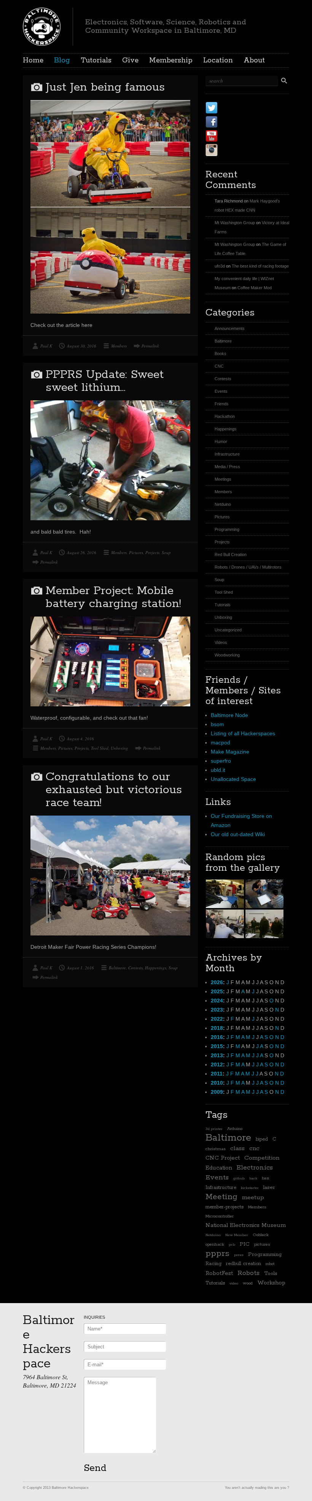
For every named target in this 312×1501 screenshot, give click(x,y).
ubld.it (218, 770)
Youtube (236, 135)
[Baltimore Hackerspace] (41, 25)
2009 (217, 1092)
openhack (214, 1244)
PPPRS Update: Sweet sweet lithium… (105, 381)
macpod (220, 742)
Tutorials (96, 60)
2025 (217, 991)
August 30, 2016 (81, 346)
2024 (217, 1000)
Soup (166, 552)
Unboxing (119, 748)
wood (248, 1283)
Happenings (155, 967)
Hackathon (225, 416)
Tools (270, 1273)
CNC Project (222, 1158)
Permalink (150, 346)
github (239, 1178)
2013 (217, 1055)
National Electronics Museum (245, 1225)
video (233, 1283)
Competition (261, 1158)
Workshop (271, 1282)
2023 (217, 1010)
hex (265, 1178)
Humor (221, 441)
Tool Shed (99, 748)
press (239, 1254)
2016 (217, 1037)
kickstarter (250, 1188)
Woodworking (227, 655)
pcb (232, 1244)
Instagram (239, 150)
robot (270, 1264)
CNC (219, 366)
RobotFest (219, 1273)
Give (130, 60)
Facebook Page (248, 121)
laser (269, 1187)
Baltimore (117, 967)
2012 (217, 1064)
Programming (227, 529)
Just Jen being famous (105, 87)
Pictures (136, 552)
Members (119, 346)
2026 (217, 982)
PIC (245, 1244)
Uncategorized (228, 630)
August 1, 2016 (80, 967)
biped (262, 1139)
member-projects (224, 1207)
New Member (236, 1235)
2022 (217, 1019)
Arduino (234, 1128)
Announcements (230, 328)
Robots (248, 1273)
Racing (213, 1263)
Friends (222, 404)
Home (33, 60)
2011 (217, 1074)
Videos (221, 642)
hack (253, 1178)
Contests (135, 967)
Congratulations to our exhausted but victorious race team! (114, 790)
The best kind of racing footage (260, 266)
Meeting (221, 1196)
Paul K (46, 346)
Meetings (223, 479)
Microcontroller (219, 1216)
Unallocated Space (233, 779)
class (237, 1148)
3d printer (214, 1129)
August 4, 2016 (80, 738)
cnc (254, 1148)
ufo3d (220, 266)
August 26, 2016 (81, 552)
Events (221, 391)
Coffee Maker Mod (254, 287)
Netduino (223, 504)
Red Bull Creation (231, 554)
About (254, 60)
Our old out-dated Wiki (238, 834)
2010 (217, 1083)
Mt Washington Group (235, 222)
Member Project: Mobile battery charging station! (113, 597)
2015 (217, 1046)
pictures (262, 1244)
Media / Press (227, 466)
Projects (152, 552)
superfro (221, 761)
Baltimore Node (229, 715)
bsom (217, 724)
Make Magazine (230, 752)
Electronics (255, 1167)
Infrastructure (227, 454)
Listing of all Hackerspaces (243, 733)
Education (218, 1167)
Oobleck (261, 1235)
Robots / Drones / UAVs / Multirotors (248, 567)
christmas (215, 1149)
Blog (62, 60)
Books (220, 353)
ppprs (217, 1253)
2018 (217, 1028)
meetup (253, 1197)
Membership (171, 60)
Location (218, 60)
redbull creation (243, 1263)
